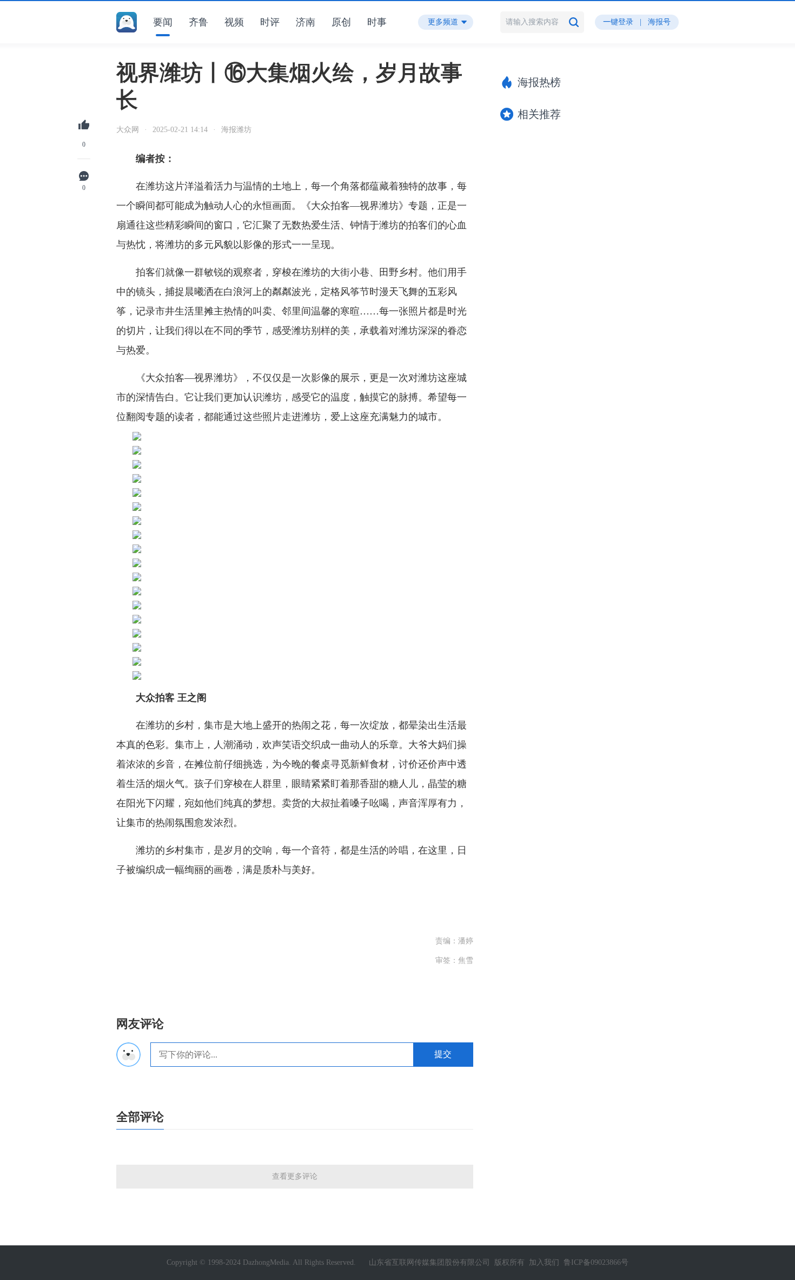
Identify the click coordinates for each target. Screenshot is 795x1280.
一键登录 (618, 22)
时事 (377, 22)
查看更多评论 (294, 1176)
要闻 (163, 22)
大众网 (127, 130)
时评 (270, 22)
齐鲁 (198, 22)
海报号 (659, 22)
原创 (341, 22)
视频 (234, 22)
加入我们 (544, 1262)
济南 (305, 22)
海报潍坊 (236, 130)
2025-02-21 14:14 (180, 130)
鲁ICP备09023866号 (596, 1262)
